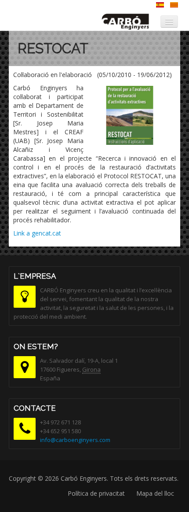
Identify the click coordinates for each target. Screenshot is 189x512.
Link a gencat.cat (37, 233)
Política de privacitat (96, 493)
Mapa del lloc (155, 493)
